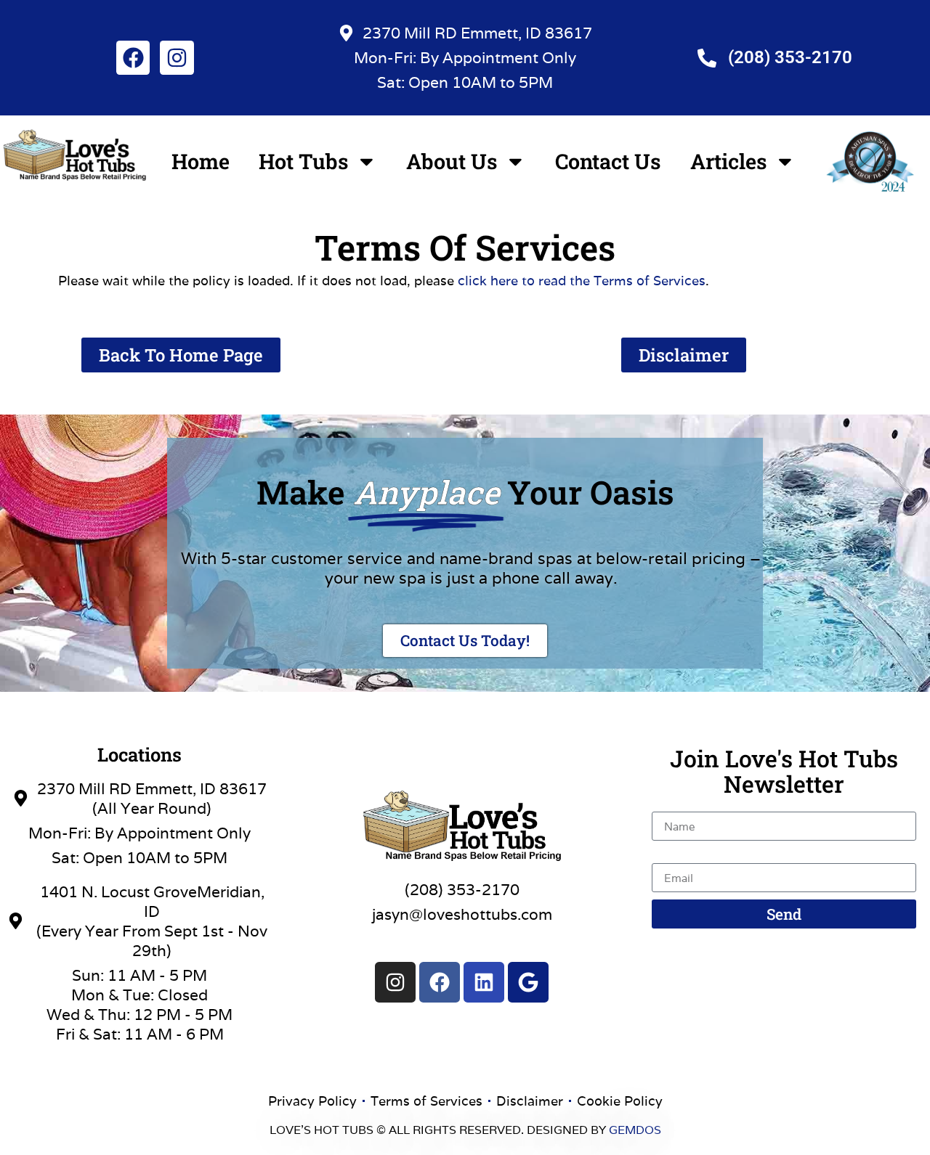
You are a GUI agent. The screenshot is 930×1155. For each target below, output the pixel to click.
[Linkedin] (484, 982)
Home (200, 161)
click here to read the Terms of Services (581, 280)
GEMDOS (635, 1130)
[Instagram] (176, 57)
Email (672, 855)
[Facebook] (133, 57)
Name (673, 804)
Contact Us (608, 161)
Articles (728, 161)
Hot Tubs (304, 161)
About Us (452, 161)
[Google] (528, 982)
